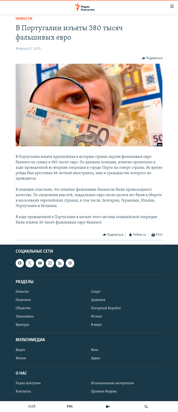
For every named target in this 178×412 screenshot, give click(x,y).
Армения (98, 300)
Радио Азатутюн (28, 383)
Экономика (25, 317)
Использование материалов (112, 383)
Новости (24, 19)
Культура (22, 325)
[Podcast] (70, 263)
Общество (23, 308)
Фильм (21, 358)
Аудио (95, 358)
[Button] (152, 58)
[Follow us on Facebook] (20, 263)
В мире (96, 325)
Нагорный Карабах (106, 308)
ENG (70, 406)
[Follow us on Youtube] (40, 263)
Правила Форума (104, 392)
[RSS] (60, 263)
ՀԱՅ (32, 406)
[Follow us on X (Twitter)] (30, 263)
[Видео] (107, 406)
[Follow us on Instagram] (50, 263)
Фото (94, 350)
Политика (23, 300)
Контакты (23, 392)
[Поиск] (146, 406)
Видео (20, 350)
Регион (96, 317)
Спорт (95, 292)
